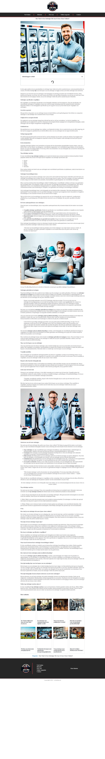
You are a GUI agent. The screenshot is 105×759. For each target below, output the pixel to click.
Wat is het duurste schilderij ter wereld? (59, 621)
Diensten (39, 14)
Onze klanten (74, 668)
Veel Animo (27, 14)
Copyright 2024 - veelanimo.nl (52, 680)
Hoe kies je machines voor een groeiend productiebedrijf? (75, 622)
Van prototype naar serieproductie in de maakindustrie (59, 650)
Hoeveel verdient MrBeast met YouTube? (76, 649)
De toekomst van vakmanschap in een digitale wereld (43, 622)
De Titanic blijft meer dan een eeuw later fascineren (27, 622)
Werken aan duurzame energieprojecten (27, 649)
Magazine (35, 656)
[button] (82, 76)
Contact (79, 14)
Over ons (51, 14)
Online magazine (65, 14)
